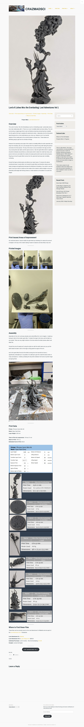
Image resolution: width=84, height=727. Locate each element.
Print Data (50, 113)
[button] (16, 259)
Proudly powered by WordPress (35, 724)
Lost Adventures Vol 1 (34, 119)
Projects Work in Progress (62, 139)
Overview (11, 113)
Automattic (53, 724)
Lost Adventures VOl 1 (31, 649)
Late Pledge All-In (25, 638)
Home (50, 8)
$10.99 (40, 641)
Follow (47, 716)
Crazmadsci (35, 9)
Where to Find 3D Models (62, 137)
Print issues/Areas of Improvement (23, 113)
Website (22, 636)
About (72, 8)
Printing (64, 8)
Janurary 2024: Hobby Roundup (64, 201)
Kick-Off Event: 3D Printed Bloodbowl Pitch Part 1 (62, 192)
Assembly (44, 113)
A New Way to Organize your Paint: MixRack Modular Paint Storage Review (63, 187)
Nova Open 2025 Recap (62, 183)
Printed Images (37, 113)
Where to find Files (31, 115)
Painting (57, 8)
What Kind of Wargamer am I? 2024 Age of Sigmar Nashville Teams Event (63, 197)
